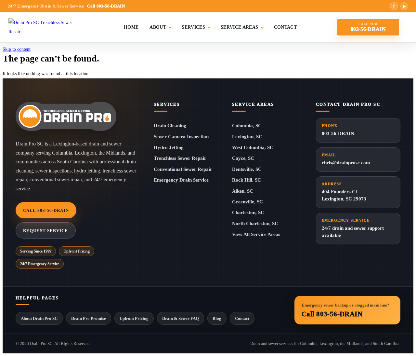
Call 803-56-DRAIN (46, 210)
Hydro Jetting (169, 147)
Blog (217, 318)
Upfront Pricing (134, 318)
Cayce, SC (243, 158)
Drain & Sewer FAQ (180, 318)
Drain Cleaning (170, 125)
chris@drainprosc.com (346, 159)
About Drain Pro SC (39, 318)
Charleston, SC (248, 212)
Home (131, 27)
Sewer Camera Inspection (181, 136)
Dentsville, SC (247, 169)
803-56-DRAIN (338, 130)
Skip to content (17, 49)
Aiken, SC (242, 191)
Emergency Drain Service (181, 180)
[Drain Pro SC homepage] (66, 116)
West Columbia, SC (252, 147)
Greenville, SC (247, 201)
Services (193, 27)
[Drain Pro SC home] (45, 27)
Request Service (45, 230)
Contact (285, 27)
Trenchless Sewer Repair (180, 158)
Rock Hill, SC (246, 180)
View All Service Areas (256, 234)
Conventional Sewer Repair (183, 169)
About (158, 27)
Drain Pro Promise (88, 318)
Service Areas (239, 27)
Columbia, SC (247, 125)
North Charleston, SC (255, 223)
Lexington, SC (247, 136)
